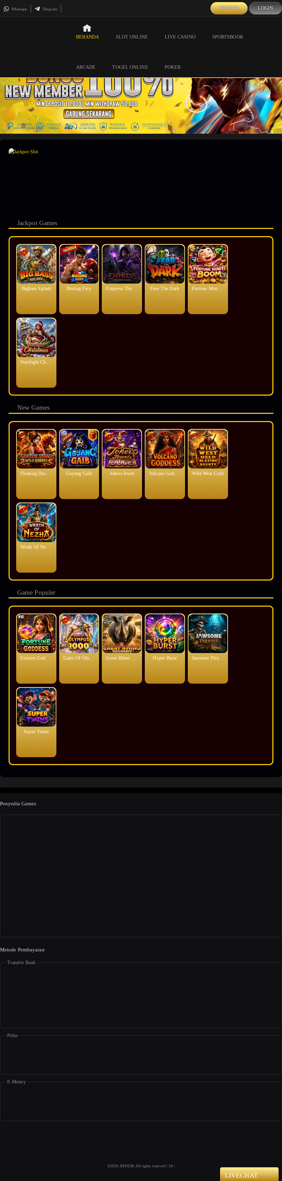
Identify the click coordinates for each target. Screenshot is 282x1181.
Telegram (49, 9)
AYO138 (127, 1166)
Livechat (241, 1175)
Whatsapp (18, 9)
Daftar (229, 8)
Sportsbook (227, 37)
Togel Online (130, 67)
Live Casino (180, 37)
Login (265, 8)
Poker (173, 67)
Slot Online (132, 37)
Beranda (87, 37)
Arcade (86, 67)
